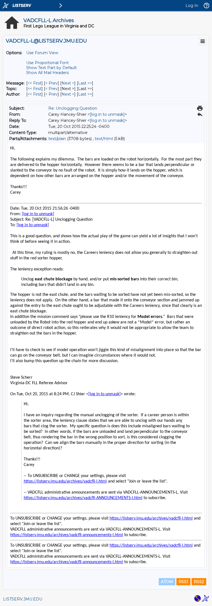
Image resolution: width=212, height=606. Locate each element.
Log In (192, 5)
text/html (104, 138)
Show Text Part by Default (51, 67)
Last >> (85, 83)
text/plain (57, 138)
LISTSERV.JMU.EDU (22, 599)
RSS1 (183, 581)
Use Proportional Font (47, 62)
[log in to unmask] (107, 114)
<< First (34, 83)
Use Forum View (42, 52)
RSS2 (199, 581)
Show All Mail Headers (47, 72)
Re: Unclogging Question (72, 108)
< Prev (51, 83)
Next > (68, 83)
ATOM (167, 581)
